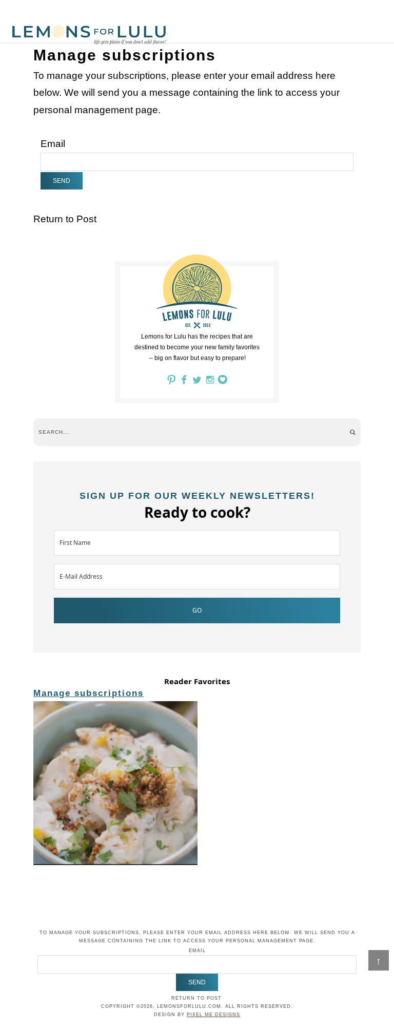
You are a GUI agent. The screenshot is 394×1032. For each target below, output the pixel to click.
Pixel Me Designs (213, 1014)
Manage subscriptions (88, 693)
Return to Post (64, 219)
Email (53, 143)
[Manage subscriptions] (196, 784)
